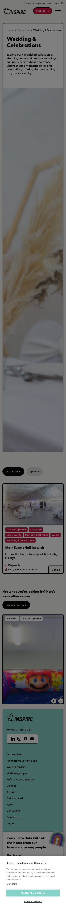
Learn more (11, 884)
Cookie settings (33, 901)
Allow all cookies (33, 893)
